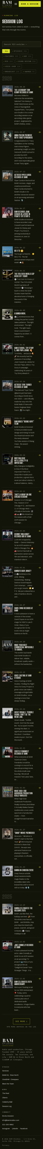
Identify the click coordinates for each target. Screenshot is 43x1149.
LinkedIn (15, 1128)
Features (11, 56)
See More (22, 1021)
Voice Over (12, 66)
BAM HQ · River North (10, 1075)
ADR (26, 56)
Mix (8, 61)
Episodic (19, 51)
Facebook (23, 1128)
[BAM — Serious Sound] (7, 4)
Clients (4, 1098)
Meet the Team (8, 1084)
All (6, 51)
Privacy (5, 1145)
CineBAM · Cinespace (10, 1079)
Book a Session (29, 4)
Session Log (6, 1106)
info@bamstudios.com (10, 1120)
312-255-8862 (8, 1124)
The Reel (5, 1093)
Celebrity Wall (7, 1102)
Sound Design (26, 61)
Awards (29, 72)
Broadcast (11, 72)
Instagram (6, 1128)
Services (5, 1071)
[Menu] (16, 4)
